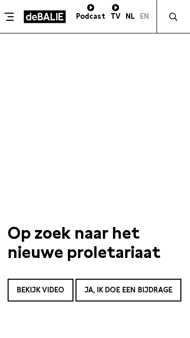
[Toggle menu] (11, 17)
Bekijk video (40, 290)
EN (144, 16)
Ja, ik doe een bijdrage (128, 290)
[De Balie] (45, 17)
